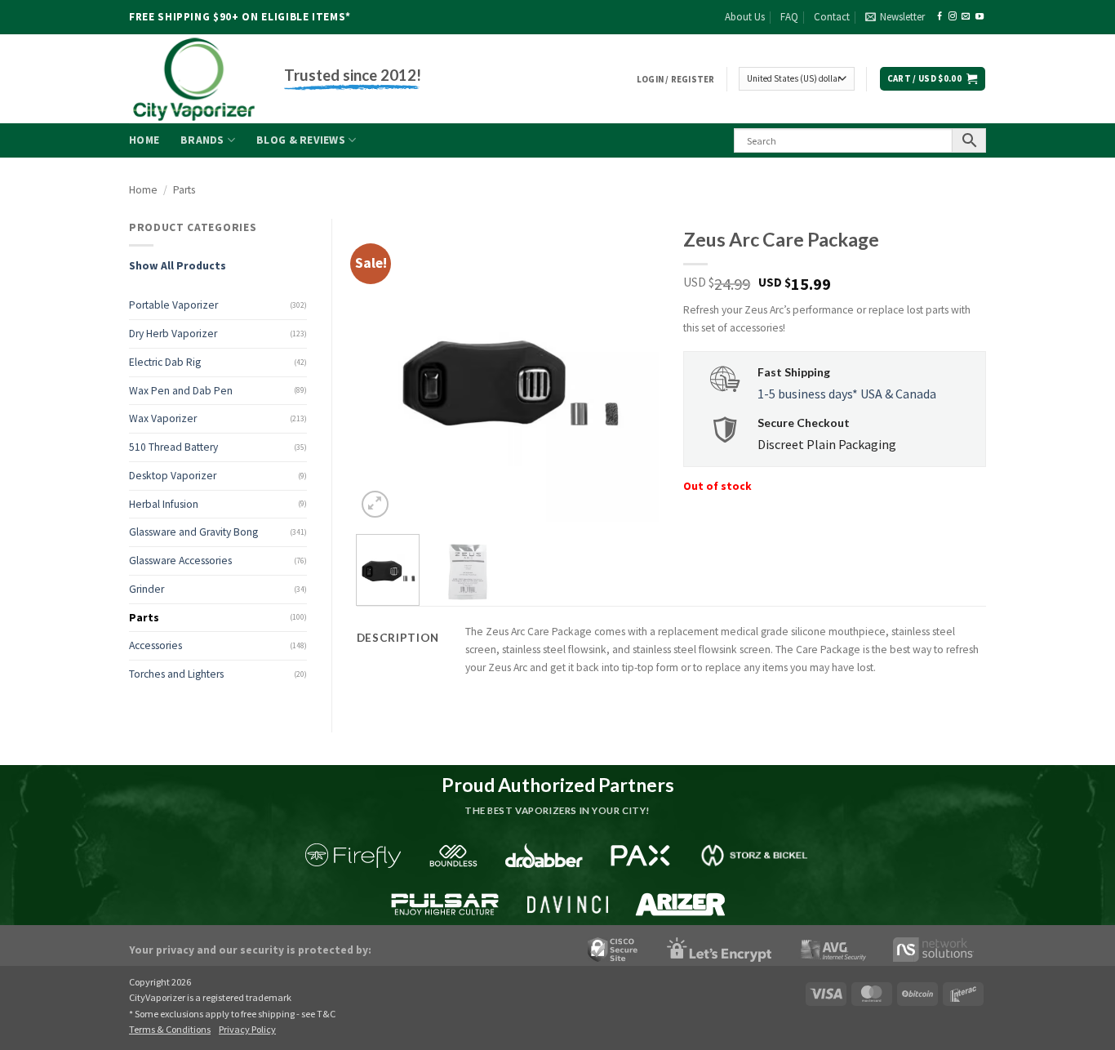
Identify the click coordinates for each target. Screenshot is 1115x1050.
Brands (202, 140)
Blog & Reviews (300, 140)
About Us (745, 17)
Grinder (146, 589)
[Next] (632, 370)
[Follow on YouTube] (979, 16)
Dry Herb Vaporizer (173, 333)
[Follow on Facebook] (939, 16)
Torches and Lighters (176, 674)
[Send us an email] (966, 16)
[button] (895, 17)
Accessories (155, 645)
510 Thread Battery (173, 447)
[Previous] (383, 370)
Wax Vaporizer (163, 418)
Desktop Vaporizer (172, 476)
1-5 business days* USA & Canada (846, 393)
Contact (832, 17)
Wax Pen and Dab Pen (181, 391)
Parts (184, 190)
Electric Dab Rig (165, 362)
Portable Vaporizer (173, 305)
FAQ (789, 17)
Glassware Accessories (180, 560)
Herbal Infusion (163, 504)
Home (144, 140)
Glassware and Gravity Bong (193, 532)
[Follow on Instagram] (952, 16)
